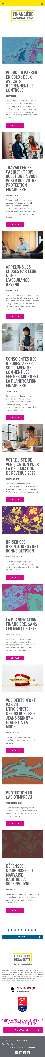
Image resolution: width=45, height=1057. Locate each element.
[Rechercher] (42, 4)
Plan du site (7, 1044)
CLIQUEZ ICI (21, 1029)
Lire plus (15, 125)
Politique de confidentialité (15, 1040)
